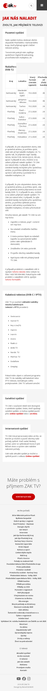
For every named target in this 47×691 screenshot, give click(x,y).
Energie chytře (23, 527)
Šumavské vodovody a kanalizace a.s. (23, 613)
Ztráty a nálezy (23, 638)
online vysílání (16, 413)
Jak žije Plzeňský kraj (23, 538)
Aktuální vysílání (23, 653)
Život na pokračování (23, 641)
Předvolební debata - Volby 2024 (23, 575)
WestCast (23, 624)
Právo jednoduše (23, 567)
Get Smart (23, 530)
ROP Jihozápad (23, 593)
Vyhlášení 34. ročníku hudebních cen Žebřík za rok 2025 (23, 621)
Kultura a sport (23, 550)
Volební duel (23, 618)
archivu (33, 413)
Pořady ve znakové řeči (23, 561)
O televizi (24, 659)
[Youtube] (18, 679)
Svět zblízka (23, 610)
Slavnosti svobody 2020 (23, 607)
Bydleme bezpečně (23, 518)
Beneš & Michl (27, 687)
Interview (24, 532)
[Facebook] (24, 679)
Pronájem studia (23, 667)
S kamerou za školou (23, 598)
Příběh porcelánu (23, 584)
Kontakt (23, 670)
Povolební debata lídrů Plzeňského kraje (23, 564)
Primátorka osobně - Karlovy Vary (23, 573)
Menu (42, 5)
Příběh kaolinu (24, 581)
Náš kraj (23, 555)
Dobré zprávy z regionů (23, 521)
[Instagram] (29, 679)
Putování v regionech (23, 590)
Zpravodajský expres (23, 633)
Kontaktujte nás (23, 497)
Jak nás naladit (23, 662)
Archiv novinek (23, 656)
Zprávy (23, 636)
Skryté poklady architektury (23, 604)
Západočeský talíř (23, 630)
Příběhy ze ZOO (23, 587)
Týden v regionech (23, 615)
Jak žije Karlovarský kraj (23, 535)
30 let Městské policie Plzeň (23, 515)
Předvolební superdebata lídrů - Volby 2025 (23, 578)
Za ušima (23, 627)
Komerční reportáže (23, 544)
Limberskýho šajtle (23, 552)
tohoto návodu (18, 271)
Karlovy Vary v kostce (24, 541)
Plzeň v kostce (23, 558)
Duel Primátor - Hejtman (23, 524)
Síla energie (23, 601)
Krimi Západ (24, 547)
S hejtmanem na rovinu (23, 595)
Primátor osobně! (23, 570)
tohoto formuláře (12, 279)
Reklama (23, 665)
